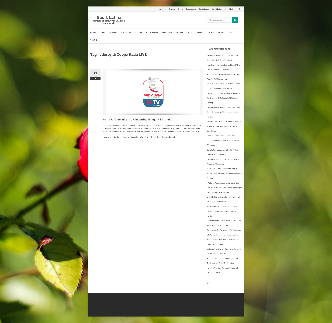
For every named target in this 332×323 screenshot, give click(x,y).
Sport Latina (191, 9)
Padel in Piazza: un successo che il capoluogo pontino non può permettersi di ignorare (223, 140)
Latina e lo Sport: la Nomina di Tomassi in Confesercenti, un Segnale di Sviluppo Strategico (224, 98)
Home (180, 9)
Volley (138, 32)
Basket (113, 32)
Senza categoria (205, 32)
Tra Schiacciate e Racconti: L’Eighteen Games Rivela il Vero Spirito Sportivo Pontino (222, 211)
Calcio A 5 (126, 32)
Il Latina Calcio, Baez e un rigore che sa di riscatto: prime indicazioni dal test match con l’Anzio (224, 126)
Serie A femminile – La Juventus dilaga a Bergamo (137, 119)
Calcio (103, 32)
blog (190, 32)
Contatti (172, 9)
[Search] (235, 20)
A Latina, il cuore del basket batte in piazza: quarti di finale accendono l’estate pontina (224, 173)
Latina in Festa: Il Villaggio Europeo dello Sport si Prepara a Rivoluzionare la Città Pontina (223, 112)
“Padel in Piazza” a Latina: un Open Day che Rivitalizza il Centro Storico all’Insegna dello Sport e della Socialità (224, 187)
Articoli (163, 9)
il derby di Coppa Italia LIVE (164, 137)
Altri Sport (152, 32)
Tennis (93, 40)
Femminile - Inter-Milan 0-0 (141, 137)
